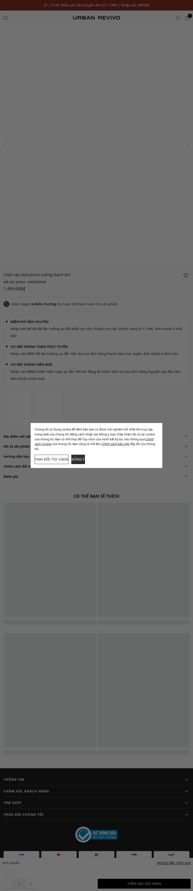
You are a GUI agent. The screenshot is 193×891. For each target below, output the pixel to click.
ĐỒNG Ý (78, 459)
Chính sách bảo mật (115, 444)
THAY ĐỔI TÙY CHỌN (51, 459)
